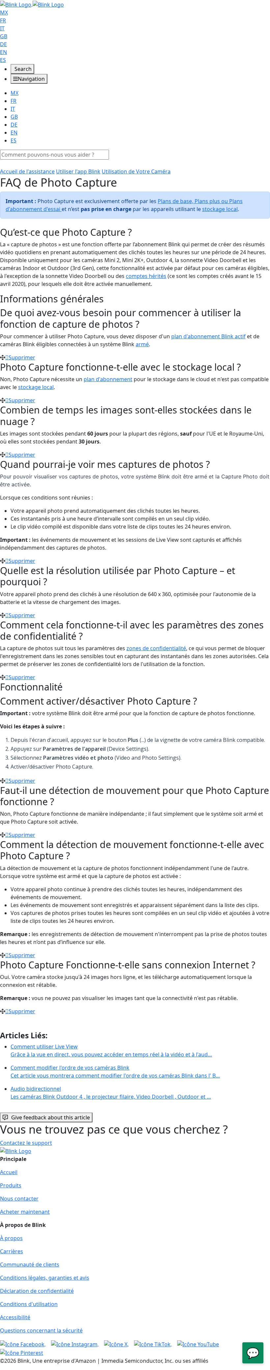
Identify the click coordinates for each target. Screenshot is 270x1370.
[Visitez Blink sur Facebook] (23, 1343)
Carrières (11, 1251)
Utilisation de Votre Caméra (136, 171)
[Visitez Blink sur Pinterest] (21, 1352)
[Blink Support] (32, 4)
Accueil (8, 1172)
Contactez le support (26, 1142)
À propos (11, 1238)
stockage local (220, 209)
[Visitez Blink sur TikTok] (153, 1343)
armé (142, 344)
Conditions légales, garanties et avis (44, 1277)
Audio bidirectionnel (111, 1092)
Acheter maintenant (25, 1211)
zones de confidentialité (156, 648)
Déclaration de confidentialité (37, 1290)
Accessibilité (15, 1317)
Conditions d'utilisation (29, 1304)
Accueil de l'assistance (27, 171)
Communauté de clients (29, 1264)
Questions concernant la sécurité (41, 1330)
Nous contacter (19, 1198)
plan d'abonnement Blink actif (208, 336)
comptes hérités (146, 276)
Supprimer (22, 357)
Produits (10, 1185)
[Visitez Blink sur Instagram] (75, 1343)
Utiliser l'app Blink (78, 171)
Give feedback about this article (50, 1117)
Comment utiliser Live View (111, 1050)
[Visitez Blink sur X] (116, 1343)
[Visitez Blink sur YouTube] (198, 1343)
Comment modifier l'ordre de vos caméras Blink (115, 1071)
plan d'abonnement (108, 379)
